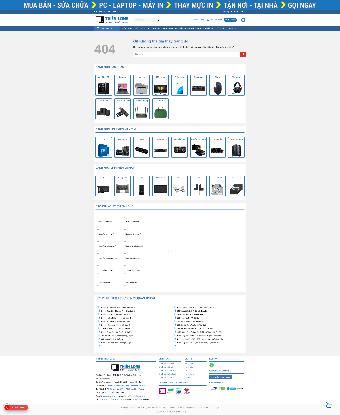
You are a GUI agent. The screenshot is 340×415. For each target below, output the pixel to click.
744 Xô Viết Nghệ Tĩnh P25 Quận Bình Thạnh (125, 389)
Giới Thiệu (189, 364)
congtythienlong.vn (110, 396)
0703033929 (137, 399)
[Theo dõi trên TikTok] (234, 12)
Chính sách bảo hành (167, 377)
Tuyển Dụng (154, 28)
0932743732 (121, 399)
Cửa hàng (127, 28)
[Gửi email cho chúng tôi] (237, 12)
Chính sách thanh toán (167, 370)
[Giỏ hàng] (243, 20)
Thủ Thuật (221, 28)
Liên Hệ (187, 377)
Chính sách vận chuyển (168, 374)
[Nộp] (157, 20)
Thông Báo (189, 367)
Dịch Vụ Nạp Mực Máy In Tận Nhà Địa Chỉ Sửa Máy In (188, 28)
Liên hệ (226, 12)
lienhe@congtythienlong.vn (134, 396)
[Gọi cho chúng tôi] (239, 12)
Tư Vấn (187, 370)
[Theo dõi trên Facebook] (231, 12)
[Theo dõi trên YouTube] (244, 12)
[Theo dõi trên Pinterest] (242, 12)
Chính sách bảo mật (166, 364)
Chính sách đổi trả (166, 367)
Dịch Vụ (232, 28)
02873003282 (109, 399)
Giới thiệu (140, 28)
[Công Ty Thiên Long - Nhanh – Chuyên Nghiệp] (112, 20)
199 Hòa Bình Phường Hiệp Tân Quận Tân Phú (126, 385)
